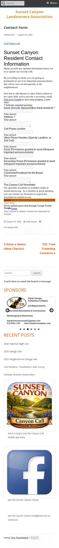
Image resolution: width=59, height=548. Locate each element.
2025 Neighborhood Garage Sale (20, 359)
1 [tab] (20, 329)
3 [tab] (28, 329)
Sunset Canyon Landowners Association (29, 14)
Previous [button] (7, 310)
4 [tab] (31, 329)
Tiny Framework (19, 537)
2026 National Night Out (16, 343)
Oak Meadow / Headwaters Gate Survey (24, 366)
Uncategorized (11, 227)
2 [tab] (24, 329)
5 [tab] (35, 329)
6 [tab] (38, 329)
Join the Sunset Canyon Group (23, 499)
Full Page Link (12, 43)
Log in (34, 537)
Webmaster (9, 34)
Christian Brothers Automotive (19, 374)
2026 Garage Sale (13, 351)
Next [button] (51, 310)
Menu (53, 3)
